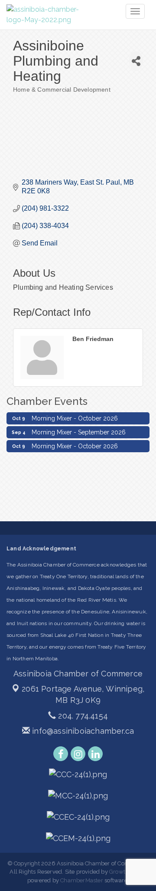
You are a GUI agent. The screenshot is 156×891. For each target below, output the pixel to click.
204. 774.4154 (82, 715)
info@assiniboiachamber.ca (82, 730)
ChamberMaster (81, 880)
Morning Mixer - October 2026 (75, 417)
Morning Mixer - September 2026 (79, 430)
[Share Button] (136, 61)
